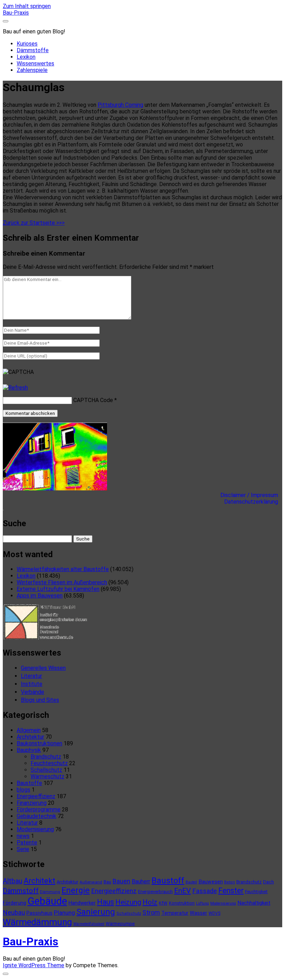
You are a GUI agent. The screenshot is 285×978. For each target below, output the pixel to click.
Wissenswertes (35, 63)
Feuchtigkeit (256, 891)
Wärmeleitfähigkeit (88, 924)
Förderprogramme (38, 809)
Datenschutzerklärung (253, 501)
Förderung (14, 903)
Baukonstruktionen (39, 743)
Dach (268, 881)
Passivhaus (39, 913)
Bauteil (191, 882)
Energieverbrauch (155, 891)
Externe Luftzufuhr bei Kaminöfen (58, 589)
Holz (149, 902)
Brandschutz (46, 756)
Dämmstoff (21, 891)
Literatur (31, 676)
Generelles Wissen (43, 668)
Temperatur (174, 913)
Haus (105, 902)
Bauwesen (210, 882)
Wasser (198, 913)
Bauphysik (29, 750)
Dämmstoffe (33, 50)
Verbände (32, 692)
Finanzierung (32, 803)
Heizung (128, 902)
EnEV (182, 891)
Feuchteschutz (49, 763)
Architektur (30, 737)
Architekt (39, 880)
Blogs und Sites (40, 700)
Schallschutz (46, 770)
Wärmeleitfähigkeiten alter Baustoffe (63, 569)
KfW (163, 903)
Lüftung (202, 903)
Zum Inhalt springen (27, 6)
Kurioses (27, 43)
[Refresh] (15, 387)
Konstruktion (182, 903)
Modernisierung (35, 829)
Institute (31, 684)
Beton (229, 882)
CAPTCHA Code (93, 400)
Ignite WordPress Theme (33, 965)
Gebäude (47, 901)
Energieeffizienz (36, 796)
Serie (23, 849)
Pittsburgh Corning (120, 105)
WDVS (214, 913)
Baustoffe (29, 783)
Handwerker (82, 903)
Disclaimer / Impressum (251, 495)
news (23, 836)
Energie (76, 890)
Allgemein (29, 730)
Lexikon (26, 57)
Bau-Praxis (16, 12)
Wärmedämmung (37, 922)
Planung (64, 912)
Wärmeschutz (47, 776)
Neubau (14, 912)
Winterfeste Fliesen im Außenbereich (62, 582)
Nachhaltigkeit (253, 903)
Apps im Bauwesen (40, 595)
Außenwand (91, 882)
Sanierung (95, 912)
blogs (23, 789)
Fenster (231, 890)
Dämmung (50, 891)
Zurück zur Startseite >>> (34, 222)
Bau (107, 881)
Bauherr (141, 881)
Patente (27, 842)
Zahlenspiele (32, 70)
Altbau (12, 881)
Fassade (204, 891)
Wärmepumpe (120, 923)
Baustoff (168, 880)
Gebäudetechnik (36, 816)
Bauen (121, 881)
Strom (151, 912)
